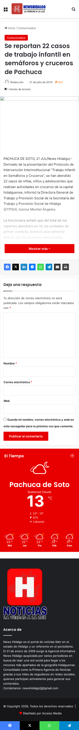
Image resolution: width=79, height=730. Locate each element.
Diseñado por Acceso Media (42, 713)
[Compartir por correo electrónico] (57, 267)
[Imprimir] (65, 267)
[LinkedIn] (24, 267)
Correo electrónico (18, 382)
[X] (15, 267)
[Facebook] (7, 267)
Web (7, 401)
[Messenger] (32, 267)
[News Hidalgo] (28, 9)
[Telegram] (49, 267)
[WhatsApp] (40, 267)
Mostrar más (38, 248)
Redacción (16, 82)
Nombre (10, 363)
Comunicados (27, 28)
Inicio (11, 28)
